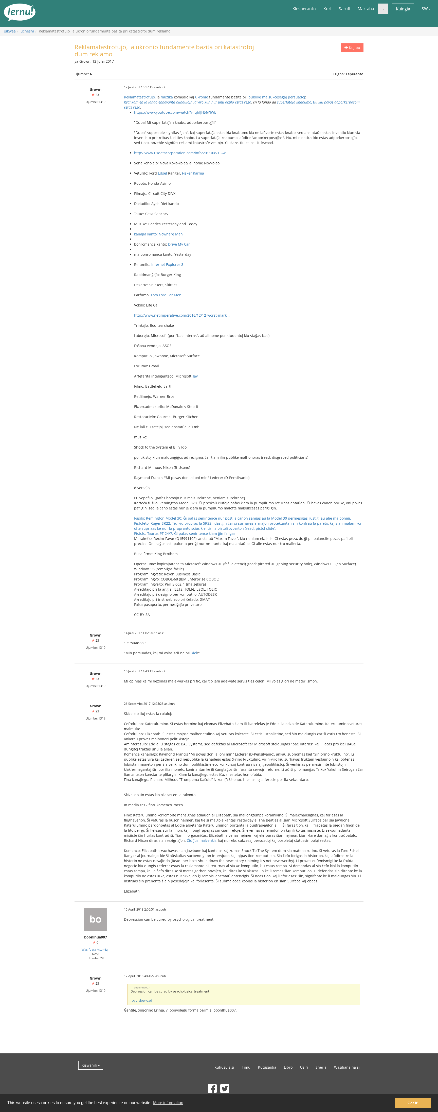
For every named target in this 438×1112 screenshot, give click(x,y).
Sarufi (344, 8)
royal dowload (141, 1000)
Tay (195, 376)
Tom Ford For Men (166, 295)
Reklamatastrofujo (139, 97)
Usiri (304, 1067)
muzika (167, 97)
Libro (288, 1067)
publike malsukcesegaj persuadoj (276, 97)
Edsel (162, 173)
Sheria (321, 1067)
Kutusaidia (267, 1067)
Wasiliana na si (347, 1067)
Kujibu (354, 47)
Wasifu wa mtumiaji (95, 949)
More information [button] (168, 1103)
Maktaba (366, 8)
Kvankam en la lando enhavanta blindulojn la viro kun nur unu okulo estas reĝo (187, 102)
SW (425, 8)
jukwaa (10, 31)
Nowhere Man (171, 234)
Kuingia (403, 9)
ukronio (201, 97)
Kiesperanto (304, 8)
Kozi (327, 8)
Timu (246, 1067)
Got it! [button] (413, 1103)
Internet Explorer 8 (167, 264)
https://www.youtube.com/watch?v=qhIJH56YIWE (175, 112)
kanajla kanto (145, 234)
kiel (194, 653)
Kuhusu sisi (224, 1067)
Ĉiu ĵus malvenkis (201, 840)
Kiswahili (90, 1065)
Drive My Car (179, 244)
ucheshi (27, 31)
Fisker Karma (193, 173)
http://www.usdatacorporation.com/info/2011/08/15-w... (181, 152)
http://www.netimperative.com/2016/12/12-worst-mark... (182, 315)
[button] (383, 9)
